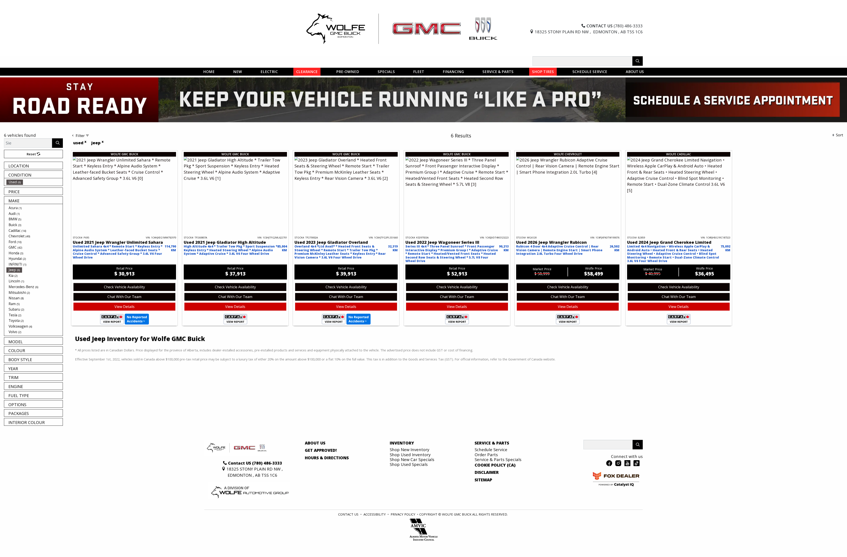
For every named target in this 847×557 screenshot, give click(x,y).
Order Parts (486, 474)
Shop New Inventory (409, 469)
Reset (32, 174)
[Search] (637, 61)
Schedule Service (491, 469)
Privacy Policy (403, 534)
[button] (208, 72)
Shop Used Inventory (410, 474)
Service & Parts (492, 463)
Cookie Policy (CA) (495, 485)
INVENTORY (402, 463)
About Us (315, 463)
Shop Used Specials (409, 484)
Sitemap (483, 499)
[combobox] (361, 133)
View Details (124, 326)
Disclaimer (487, 492)
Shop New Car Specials (412, 479)
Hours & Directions (327, 477)
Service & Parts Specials (498, 479)
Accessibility (375, 534)
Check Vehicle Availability (124, 306)
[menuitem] (34, 202)
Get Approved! (321, 470)
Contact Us (348, 534)
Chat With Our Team (124, 316)
